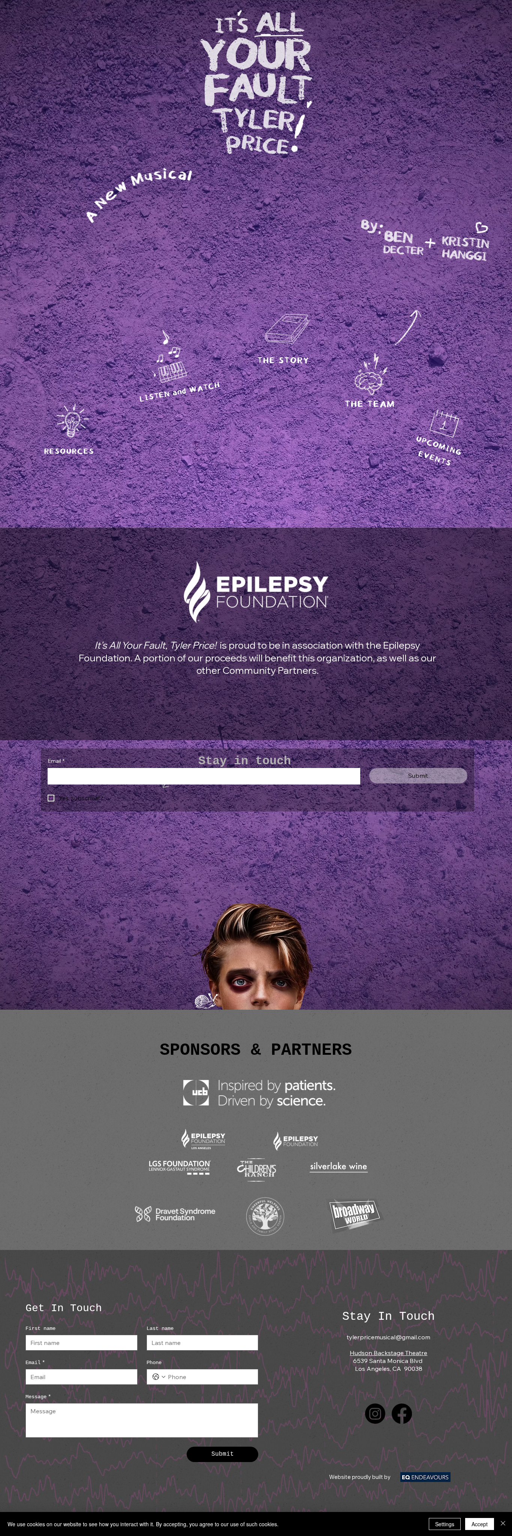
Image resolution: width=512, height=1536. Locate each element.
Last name (160, 1328)
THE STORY (283, 361)
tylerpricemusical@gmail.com (388, 1337)
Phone (154, 1363)
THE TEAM (369, 404)
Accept (480, 1524)
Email (56, 760)
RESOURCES (69, 452)
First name (40, 1328)
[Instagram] (375, 1413)
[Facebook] (402, 1413)
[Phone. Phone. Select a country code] (158, 1376)
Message (38, 1397)
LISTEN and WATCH (179, 392)
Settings (444, 1524)
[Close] (503, 1524)
